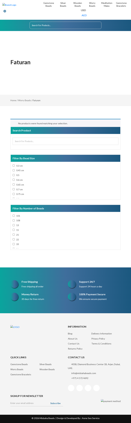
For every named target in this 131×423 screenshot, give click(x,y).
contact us (73, 343)
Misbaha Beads (47, 418)
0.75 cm (20, 194)
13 (17, 225)
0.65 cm (20, 184)
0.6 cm (19, 179)
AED (84, 15)
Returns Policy (75, 348)
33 (17, 244)
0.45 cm (20, 170)
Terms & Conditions (101, 343)
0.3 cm (19, 165)
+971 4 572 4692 (79, 378)
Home (13, 100)
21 (17, 234)
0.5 (17, 175)
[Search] (98, 25)
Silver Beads (63, 4)
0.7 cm (19, 189)
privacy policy (98, 338)
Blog (70, 333)
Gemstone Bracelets (121, 4)
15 (17, 230)
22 (17, 239)
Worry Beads (92, 4)
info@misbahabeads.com (83, 373)
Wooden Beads (77, 4)
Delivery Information (101, 333)
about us (72, 338)
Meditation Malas (106, 4)
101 (18, 215)
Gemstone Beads (48, 4)
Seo (90, 418)
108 (18, 220)
